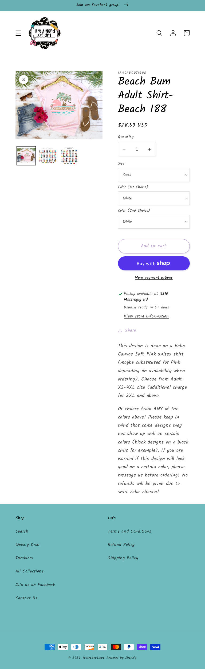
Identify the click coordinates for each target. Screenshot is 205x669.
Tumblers (24, 558)
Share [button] (130, 330)
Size (121, 163)
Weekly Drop (27, 544)
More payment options (154, 278)
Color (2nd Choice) (134, 211)
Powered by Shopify (122, 657)
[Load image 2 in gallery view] (47, 156)
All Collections (29, 571)
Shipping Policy (123, 558)
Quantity (126, 137)
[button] (18, 33)
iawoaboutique (93, 657)
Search (22, 531)
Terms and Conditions (129, 531)
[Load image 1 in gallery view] (26, 156)
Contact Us (26, 598)
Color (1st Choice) (133, 187)
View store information (146, 316)
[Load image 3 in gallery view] (69, 156)
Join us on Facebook (35, 585)
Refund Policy (121, 544)
